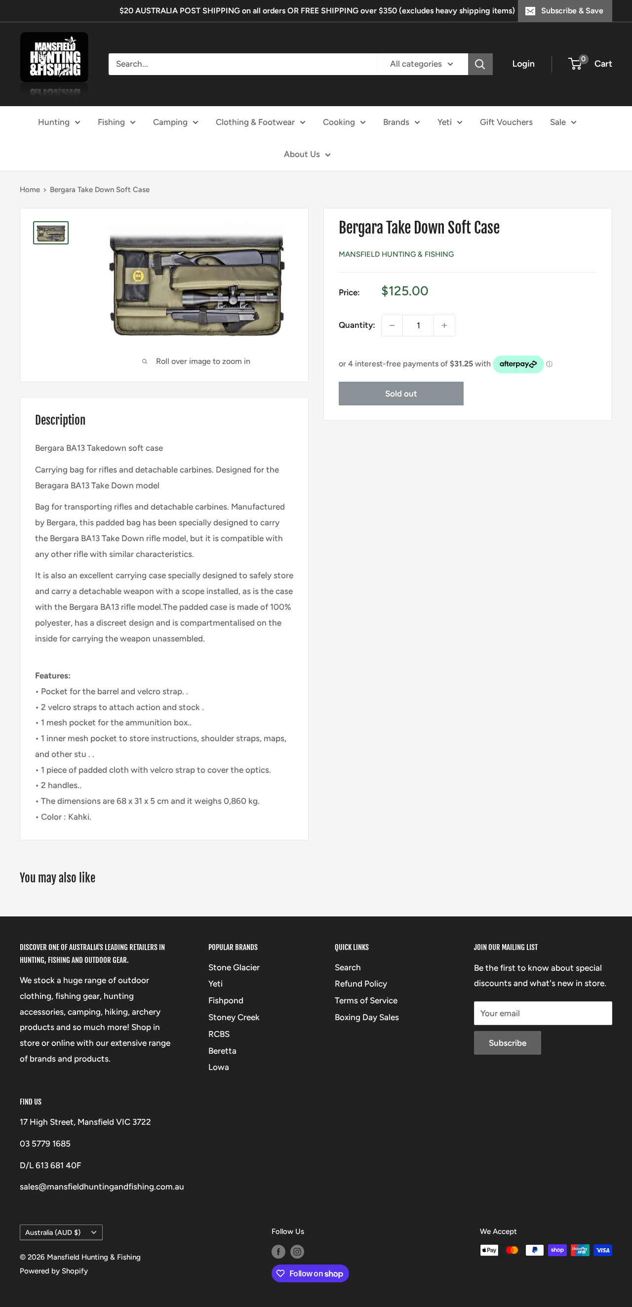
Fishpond (225, 1000)
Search (348, 967)
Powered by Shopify (54, 1271)
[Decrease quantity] (392, 325)
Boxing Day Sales (367, 1017)
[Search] (480, 64)
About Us (302, 154)
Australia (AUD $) (52, 1232)
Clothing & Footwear (255, 121)
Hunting (54, 121)
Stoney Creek (234, 1017)
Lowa (218, 1067)
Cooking (339, 121)
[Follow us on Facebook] (278, 1251)
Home (30, 189)
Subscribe (507, 1043)
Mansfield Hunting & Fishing (396, 254)
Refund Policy (361, 984)
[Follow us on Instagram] (297, 1251)
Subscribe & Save (572, 10)
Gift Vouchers (506, 121)
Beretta (222, 1051)
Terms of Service (366, 1000)
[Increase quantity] (444, 325)
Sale (558, 121)
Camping (170, 121)
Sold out (401, 393)
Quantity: (357, 325)
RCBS (219, 1034)
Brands (396, 121)
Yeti (444, 121)
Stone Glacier (234, 967)
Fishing (111, 121)
